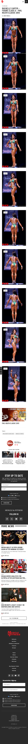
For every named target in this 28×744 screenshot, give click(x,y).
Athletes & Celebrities (14, 643)
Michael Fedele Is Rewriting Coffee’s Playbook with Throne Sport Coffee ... (20, 463)
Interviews (20, 459)
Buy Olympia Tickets (14, 666)
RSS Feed (14, 661)
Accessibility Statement (14, 720)
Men (14, 495)
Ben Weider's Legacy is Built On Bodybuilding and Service (12, 606)
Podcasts (14, 659)
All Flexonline (14, 618)
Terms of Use (14, 716)
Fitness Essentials (7, 459)
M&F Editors (7, 15)
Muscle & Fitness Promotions (9, 497)
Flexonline (4, 5)
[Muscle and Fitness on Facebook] (7, 519)
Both (10, 495)
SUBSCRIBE (6, 503)
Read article (5, 555)
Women (18, 495)
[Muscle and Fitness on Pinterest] (21, 519)
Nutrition (14, 641)
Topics (13, 652)
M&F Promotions (8, 698)
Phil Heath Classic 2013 (10, 423)
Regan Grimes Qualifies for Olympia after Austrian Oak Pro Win (13, 578)
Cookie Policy (14, 719)
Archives (14, 668)
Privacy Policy (14, 718)
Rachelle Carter (19, 433)
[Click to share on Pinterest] (1, 373)
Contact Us (14, 715)
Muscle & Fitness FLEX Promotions (11, 499)
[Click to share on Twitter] (1, 370)
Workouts (14, 639)
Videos (14, 654)
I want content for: (14, 493)
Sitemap (14, 670)
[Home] (2, 2)
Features (14, 645)
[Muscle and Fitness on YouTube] (16, 519)
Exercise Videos (14, 657)
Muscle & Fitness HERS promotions (12, 700)
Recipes (14, 647)
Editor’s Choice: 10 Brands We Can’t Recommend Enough (7, 462)
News (2, 545)
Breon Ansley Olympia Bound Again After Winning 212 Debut (12, 548)
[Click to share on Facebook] (1, 368)
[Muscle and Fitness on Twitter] (11, 519)
